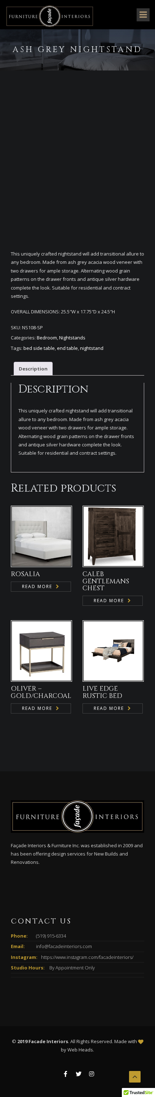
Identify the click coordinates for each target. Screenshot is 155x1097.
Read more (37, 586)
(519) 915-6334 (51, 936)
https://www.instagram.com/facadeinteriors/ (87, 957)
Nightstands (72, 337)
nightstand (91, 348)
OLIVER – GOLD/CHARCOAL (41, 692)
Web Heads (80, 1049)
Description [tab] (33, 368)
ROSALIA (25, 574)
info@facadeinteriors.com (64, 946)
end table (67, 348)
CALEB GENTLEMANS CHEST (106, 581)
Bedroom (47, 337)
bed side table (39, 348)
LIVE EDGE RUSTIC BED (102, 692)
